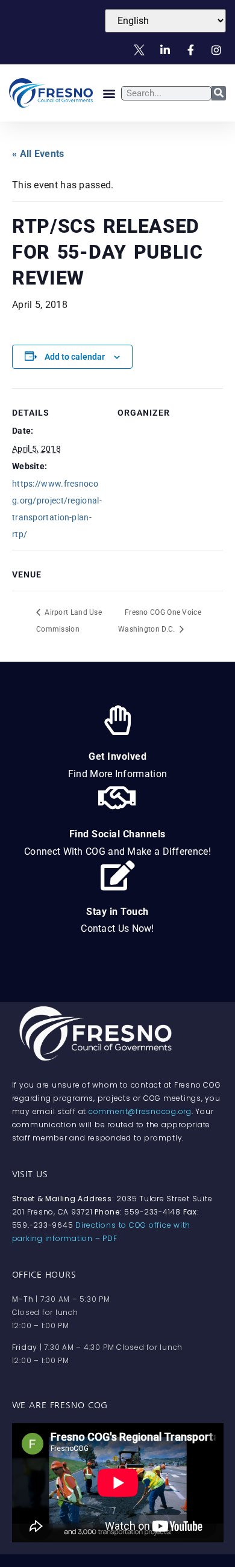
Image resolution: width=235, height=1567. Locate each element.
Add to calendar (75, 357)
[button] (109, 93)
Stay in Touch (117, 911)
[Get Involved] (117, 720)
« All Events (38, 153)
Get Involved (117, 756)
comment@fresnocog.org (140, 1111)
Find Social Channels (117, 834)
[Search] (219, 93)
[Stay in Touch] (117, 875)
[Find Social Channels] (117, 798)
